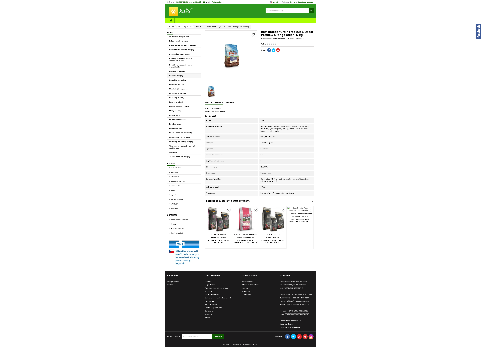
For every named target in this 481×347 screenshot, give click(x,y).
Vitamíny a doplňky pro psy (181, 141)
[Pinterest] (278, 50)
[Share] (269, 50)
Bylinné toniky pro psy (178, 41)
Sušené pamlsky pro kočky (180, 133)
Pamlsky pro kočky (177, 119)
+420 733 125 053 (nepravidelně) (188, 2)
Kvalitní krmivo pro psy (179, 106)
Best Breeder (216, 108)
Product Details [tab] (214, 102)
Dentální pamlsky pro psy (180, 54)
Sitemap (208, 314)
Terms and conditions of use (216, 288)
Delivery (208, 281)
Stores (207, 317)
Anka (173, 190)
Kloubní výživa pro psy (179, 89)
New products (173, 281)
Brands (171, 163)
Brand (290, 39)
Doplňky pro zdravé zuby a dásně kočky (180, 66)
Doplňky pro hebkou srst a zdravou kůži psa (180, 59)
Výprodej (173, 152)
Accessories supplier (179, 219)
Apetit (173, 195)
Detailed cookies (212, 294)
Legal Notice (210, 285)
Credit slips (246, 291)
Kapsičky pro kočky (177, 80)
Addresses (246, 294)
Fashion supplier (178, 228)
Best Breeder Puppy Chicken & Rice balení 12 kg (300, 221)
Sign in (292, 2)
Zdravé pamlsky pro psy (179, 157)
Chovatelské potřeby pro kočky (182, 45)
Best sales (171, 285)
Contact (285, 275)
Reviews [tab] (230, 102)
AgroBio (174, 172)
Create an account (306, 2)
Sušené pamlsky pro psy (179, 137)
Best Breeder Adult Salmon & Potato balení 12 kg (246, 242)
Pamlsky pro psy (176, 124)
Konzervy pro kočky (177, 93)
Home (170, 32)
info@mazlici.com (218, 2)
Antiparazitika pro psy (179, 36)
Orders (245, 288)
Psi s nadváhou (176, 128)
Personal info (247, 281)
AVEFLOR (174, 204)
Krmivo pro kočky (176, 102)
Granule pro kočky (177, 71)
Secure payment (211, 304)
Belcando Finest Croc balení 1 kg (218, 241)
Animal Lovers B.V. (178, 181)
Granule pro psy (176, 76)
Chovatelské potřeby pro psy (181, 50)
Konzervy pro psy (176, 97)
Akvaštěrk (175, 177)
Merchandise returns (250, 285)
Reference (265, 39)
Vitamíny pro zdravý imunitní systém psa (182, 147)
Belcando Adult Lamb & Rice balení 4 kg (272, 241)
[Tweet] (273, 50)
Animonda (175, 186)
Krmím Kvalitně (177, 233)
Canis (173, 224)
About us (208, 291)
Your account (250, 275)
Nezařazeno (174, 115)
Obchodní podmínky (213, 307)
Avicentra (175, 208)
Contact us (209, 311)
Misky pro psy (175, 111)
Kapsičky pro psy (176, 84)
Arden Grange (177, 199)
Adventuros (176, 168)
